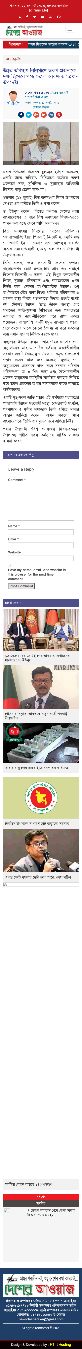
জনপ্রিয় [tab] (41, 1203)
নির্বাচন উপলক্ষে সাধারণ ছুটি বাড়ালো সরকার (37, 823)
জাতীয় (16, 59)
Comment (17, 480)
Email (13, 539)
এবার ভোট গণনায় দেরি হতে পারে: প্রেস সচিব (38, 877)
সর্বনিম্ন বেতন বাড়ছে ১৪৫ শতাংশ (28, 1184)
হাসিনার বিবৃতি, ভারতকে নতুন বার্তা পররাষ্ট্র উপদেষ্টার (36, 716)
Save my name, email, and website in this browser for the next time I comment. (37, 574)
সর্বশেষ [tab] (41, 1197)
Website (14, 552)
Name (14, 526)
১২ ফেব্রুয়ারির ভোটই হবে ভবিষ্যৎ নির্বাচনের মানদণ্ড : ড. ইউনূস (37, 658)
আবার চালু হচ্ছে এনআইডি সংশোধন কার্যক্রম (36, 768)
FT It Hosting (60, 1344)
